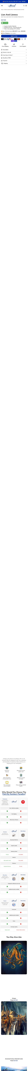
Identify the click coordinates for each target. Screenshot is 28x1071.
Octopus (14, 998)
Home (2, 9)
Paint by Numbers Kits (8, 9)
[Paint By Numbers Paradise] (12, 5)
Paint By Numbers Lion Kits (19, 9)
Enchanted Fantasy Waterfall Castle (14, 1059)
